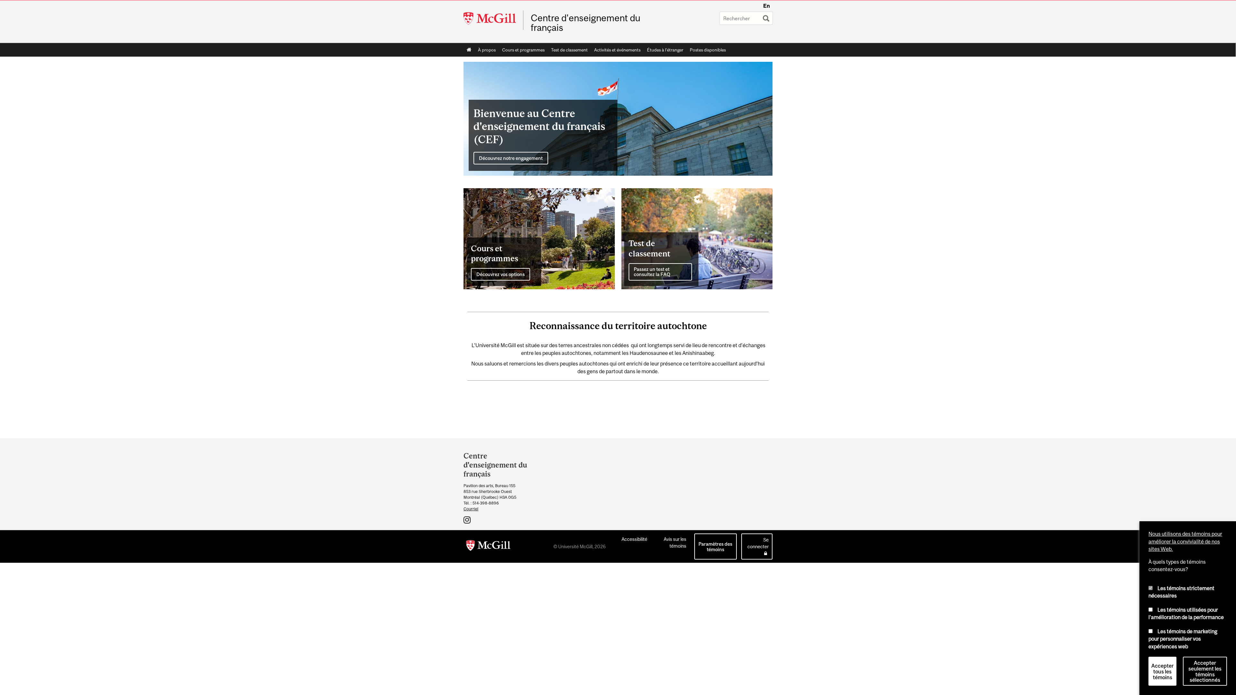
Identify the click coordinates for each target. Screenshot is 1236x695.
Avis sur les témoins (675, 542)
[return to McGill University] (488, 547)
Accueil (469, 50)
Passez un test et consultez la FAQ (652, 271)
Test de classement (569, 49)
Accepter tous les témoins (1162, 671)
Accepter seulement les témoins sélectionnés (1205, 671)
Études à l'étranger (665, 49)
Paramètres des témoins (715, 546)
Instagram (468, 520)
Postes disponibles (708, 49)
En (766, 6)
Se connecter (758, 543)
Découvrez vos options (500, 274)
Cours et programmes (523, 49)
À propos (487, 49)
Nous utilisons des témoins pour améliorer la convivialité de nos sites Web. (1185, 541)
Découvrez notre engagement (511, 158)
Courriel (471, 508)
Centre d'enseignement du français (585, 22)
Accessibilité (634, 539)
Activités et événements (617, 49)
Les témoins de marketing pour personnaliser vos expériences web (1182, 638)
